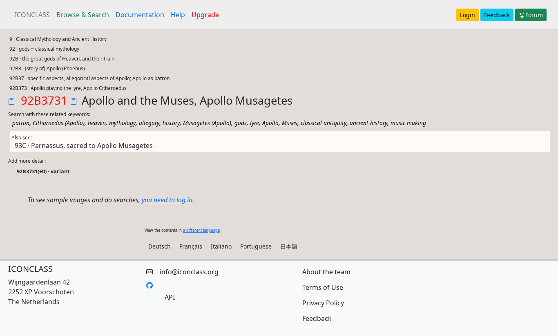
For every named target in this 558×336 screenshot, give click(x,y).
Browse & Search (82, 14)
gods (240, 123)
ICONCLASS (32, 14)
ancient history (368, 123)
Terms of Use (322, 287)
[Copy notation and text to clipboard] (75, 102)
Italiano (221, 246)
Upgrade (205, 14)
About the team (326, 271)
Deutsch (159, 246)
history (171, 123)
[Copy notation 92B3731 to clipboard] (13, 102)
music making (408, 123)
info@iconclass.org (189, 271)
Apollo (270, 123)
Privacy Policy (323, 302)
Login (467, 15)
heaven (97, 123)
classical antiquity (323, 123)
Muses (289, 123)
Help (178, 14)
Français (190, 246)
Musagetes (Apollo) (207, 123)
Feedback (497, 15)
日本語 (288, 246)
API (170, 297)
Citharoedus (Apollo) (59, 123)
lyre (254, 123)
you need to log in (167, 199)
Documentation (140, 14)
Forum (534, 15)
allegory (149, 123)
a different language (201, 230)
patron (20, 123)
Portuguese (256, 246)
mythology (122, 123)
